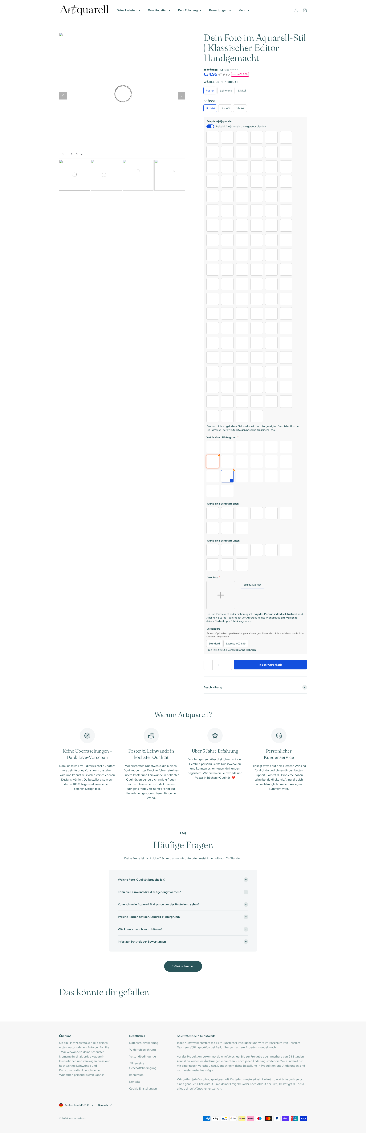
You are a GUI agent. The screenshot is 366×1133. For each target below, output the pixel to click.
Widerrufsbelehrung (142, 1049)
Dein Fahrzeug (188, 10)
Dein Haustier (157, 10)
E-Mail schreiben (183, 966)
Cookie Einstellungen (143, 1088)
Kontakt (134, 1081)
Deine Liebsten (126, 10)
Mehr (242, 10)
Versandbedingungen (143, 1056)
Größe (210, 101)
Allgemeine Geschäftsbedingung (143, 1066)
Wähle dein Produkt (221, 82)
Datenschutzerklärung (143, 1043)
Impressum (136, 1075)
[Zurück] (63, 95)
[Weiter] (181, 95)
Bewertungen (218, 10)
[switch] (210, 126)
